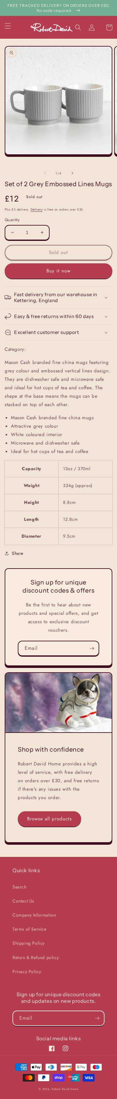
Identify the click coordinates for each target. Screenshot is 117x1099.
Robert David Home (65, 1089)
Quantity (12, 220)
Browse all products (49, 818)
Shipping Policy (28, 943)
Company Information (34, 915)
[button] (11, 26)
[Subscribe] (92, 648)
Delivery (37, 209)
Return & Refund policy (35, 957)
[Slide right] (72, 173)
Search (19, 887)
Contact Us (23, 901)
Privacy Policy (26, 971)
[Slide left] (45, 173)
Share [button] (17, 553)
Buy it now (58, 270)
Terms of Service (29, 929)
